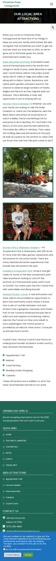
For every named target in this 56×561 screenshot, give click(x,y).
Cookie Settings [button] (13, 555)
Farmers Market (13, 485)
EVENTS (9, 459)
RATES (8, 453)
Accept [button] (28, 555)
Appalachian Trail (14, 479)
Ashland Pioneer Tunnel (15, 294)
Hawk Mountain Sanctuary (17, 62)
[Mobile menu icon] (51, 4)
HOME (8, 434)
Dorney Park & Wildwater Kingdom (21, 247)
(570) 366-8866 (14, 526)
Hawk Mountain (13, 491)
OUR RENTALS (12, 446)
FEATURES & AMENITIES (16, 440)
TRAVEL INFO (11, 465)
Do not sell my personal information (23, 549)
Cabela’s (10, 497)
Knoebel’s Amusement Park (17, 271)
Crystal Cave (12, 503)
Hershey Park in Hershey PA (17, 103)
